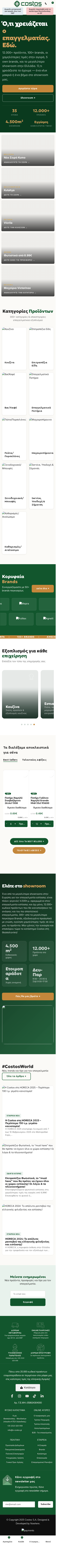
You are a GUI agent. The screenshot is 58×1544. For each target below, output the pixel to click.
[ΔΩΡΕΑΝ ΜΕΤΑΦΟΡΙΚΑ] (15, 1325)
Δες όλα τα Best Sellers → (29, 841)
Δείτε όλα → (42, 588)
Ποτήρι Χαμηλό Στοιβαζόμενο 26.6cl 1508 (13, 800)
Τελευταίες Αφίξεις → (29, 850)
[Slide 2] (25, 724)
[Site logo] (28, 3)
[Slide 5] (34, 724)
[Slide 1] (21, 724)
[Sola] (35, 604)
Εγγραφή (28, 1302)
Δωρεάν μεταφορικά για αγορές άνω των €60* (12, 11)
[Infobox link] (46, 3)
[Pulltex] (35, 619)
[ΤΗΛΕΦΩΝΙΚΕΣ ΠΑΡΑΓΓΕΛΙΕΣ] (15, 1348)
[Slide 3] (28, 724)
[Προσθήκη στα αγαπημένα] (25, 774)
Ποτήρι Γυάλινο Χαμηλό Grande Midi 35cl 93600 (40, 800)
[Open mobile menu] (3, 4)
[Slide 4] (31, 724)
